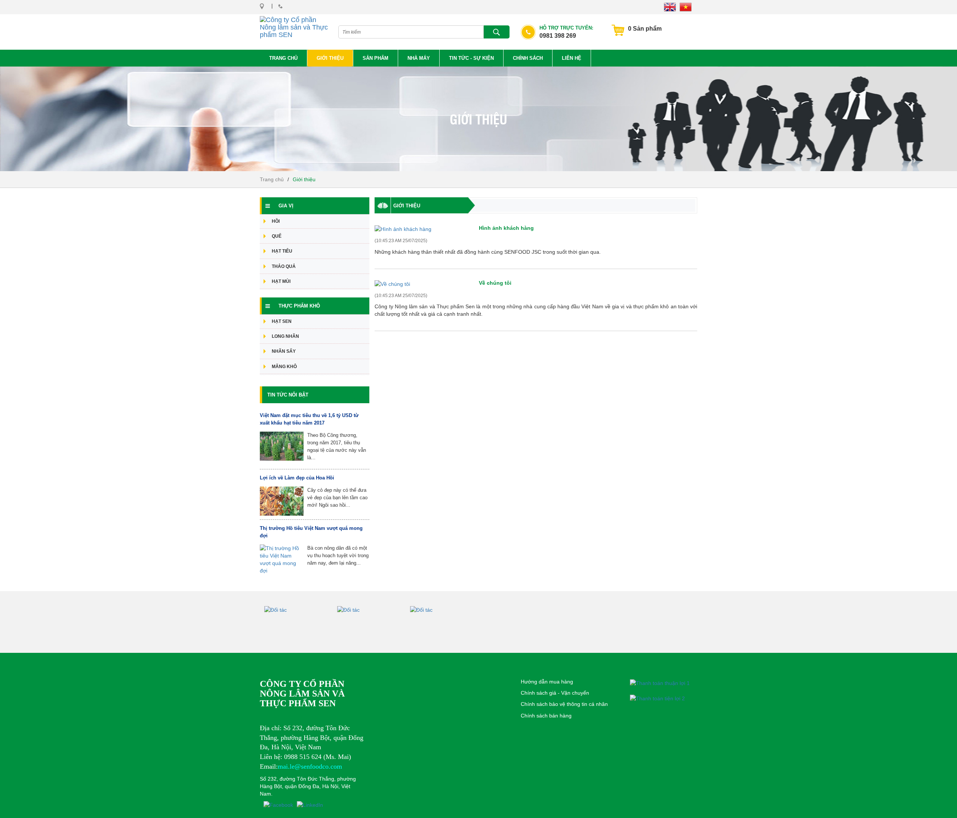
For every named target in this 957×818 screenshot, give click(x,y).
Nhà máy (418, 58)
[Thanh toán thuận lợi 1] (660, 683)
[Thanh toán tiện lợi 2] (657, 698)
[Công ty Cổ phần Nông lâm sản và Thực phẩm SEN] (294, 25)
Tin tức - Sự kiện (471, 58)
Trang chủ (283, 58)
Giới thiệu (330, 58)
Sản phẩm (375, 58)
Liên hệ (571, 58)
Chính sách (528, 58)
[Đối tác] (300, 624)
